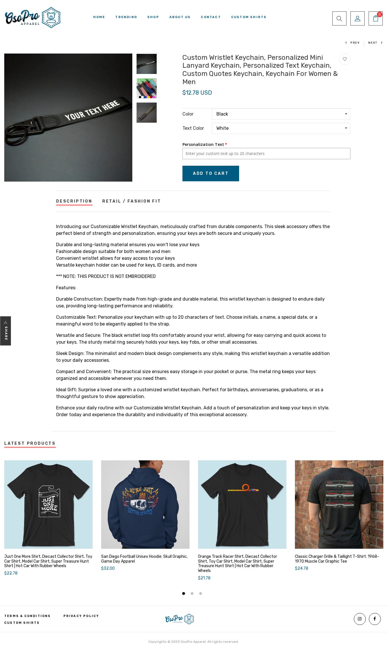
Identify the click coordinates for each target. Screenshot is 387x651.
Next (373, 42)
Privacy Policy (81, 616)
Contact (211, 17)
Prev (355, 42)
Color (188, 114)
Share (6, 333)
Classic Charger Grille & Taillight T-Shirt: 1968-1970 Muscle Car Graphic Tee (337, 559)
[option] (68, 118)
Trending (126, 17)
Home (99, 17)
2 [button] (193, 594)
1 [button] (184, 594)
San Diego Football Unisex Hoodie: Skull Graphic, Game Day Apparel (144, 559)
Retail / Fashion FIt (131, 201)
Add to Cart (211, 173)
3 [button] (201, 594)
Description (74, 201)
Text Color (193, 128)
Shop (153, 17)
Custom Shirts (249, 17)
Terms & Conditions (27, 616)
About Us (180, 17)
